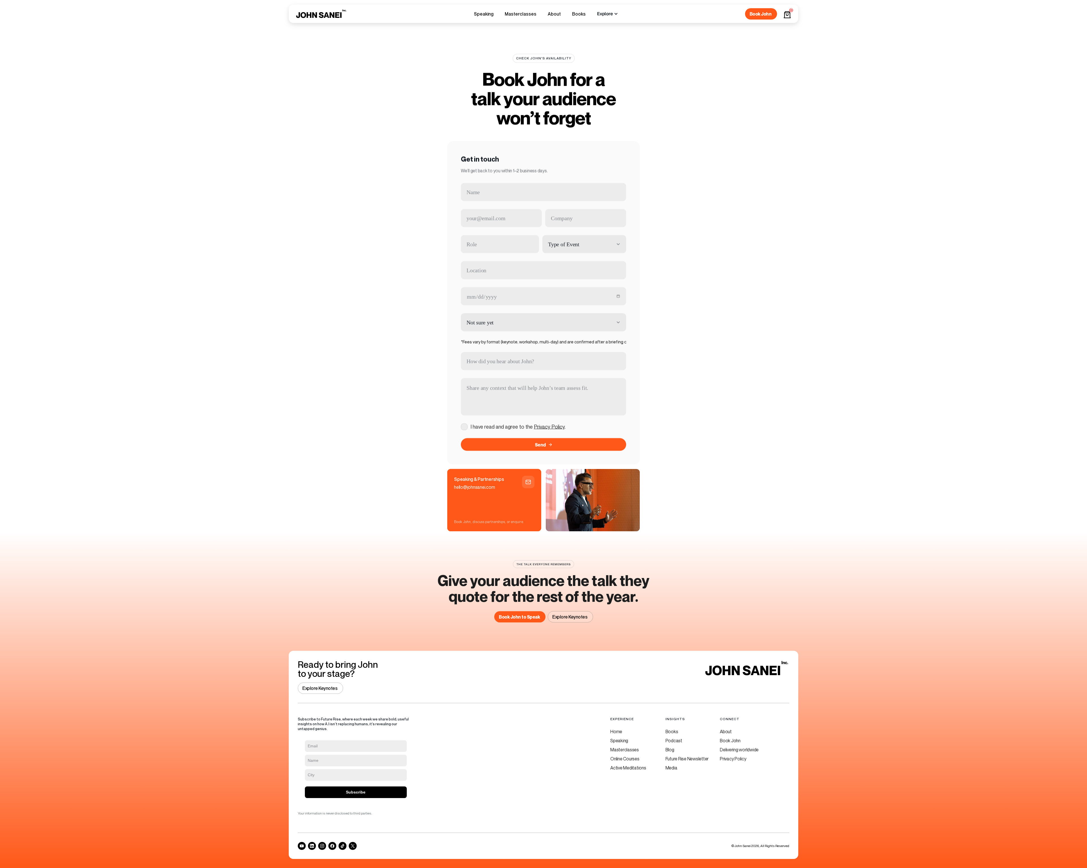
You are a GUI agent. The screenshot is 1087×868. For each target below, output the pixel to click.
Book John (730, 740)
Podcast (674, 740)
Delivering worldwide (739, 749)
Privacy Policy (549, 426)
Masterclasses (624, 749)
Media (671, 768)
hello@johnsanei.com (474, 487)
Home (616, 731)
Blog (670, 749)
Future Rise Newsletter (687, 759)
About (726, 731)
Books (672, 731)
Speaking (619, 740)
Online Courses (624, 759)
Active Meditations (628, 768)
